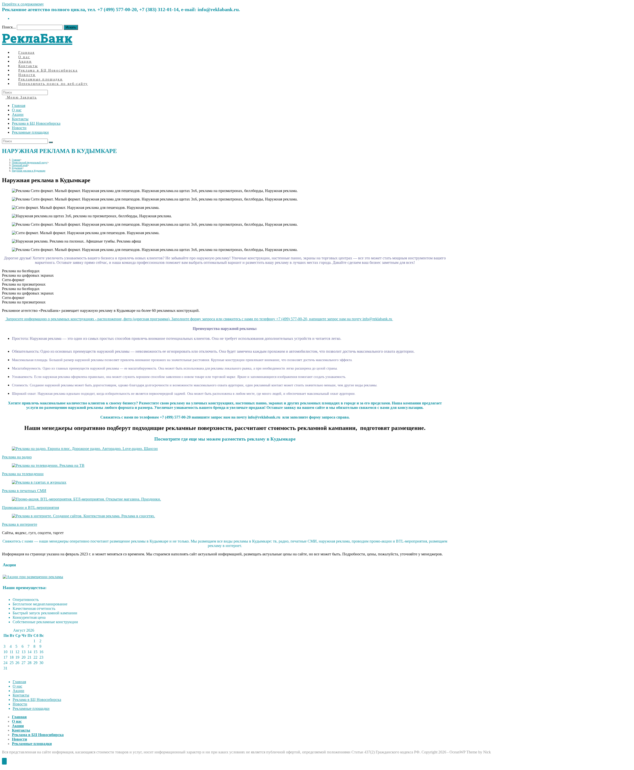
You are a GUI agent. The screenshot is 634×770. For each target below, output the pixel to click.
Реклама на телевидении (23, 474)
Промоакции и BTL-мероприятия (30, 507)
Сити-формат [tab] (13, 280)
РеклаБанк (37, 38)
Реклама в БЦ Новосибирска (36, 123)
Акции (18, 114)
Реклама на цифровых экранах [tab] (28, 275)
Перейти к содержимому (23, 4)
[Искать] (51, 142)
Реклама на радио (17, 457)
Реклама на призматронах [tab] (24, 284)
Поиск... (9, 27)
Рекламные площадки (30, 132)
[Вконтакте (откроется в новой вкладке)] (13, 18)
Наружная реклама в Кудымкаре (28, 170)
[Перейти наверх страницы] (4, 761)
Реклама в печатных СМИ (24, 491)
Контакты (20, 119)
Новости (19, 128)
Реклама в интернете (19, 524)
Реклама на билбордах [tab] (21, 271)
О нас (17, 110)
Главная (18, 105)
